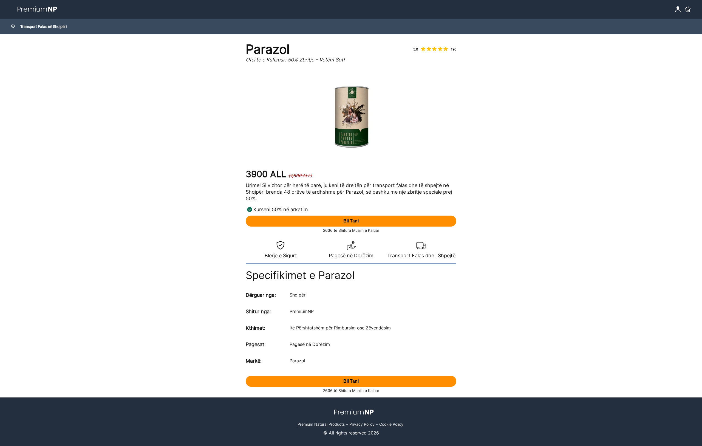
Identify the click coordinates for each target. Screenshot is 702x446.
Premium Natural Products (321, 424)
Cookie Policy (391, 424)
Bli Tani (351, 221)
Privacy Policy (362, 424)
